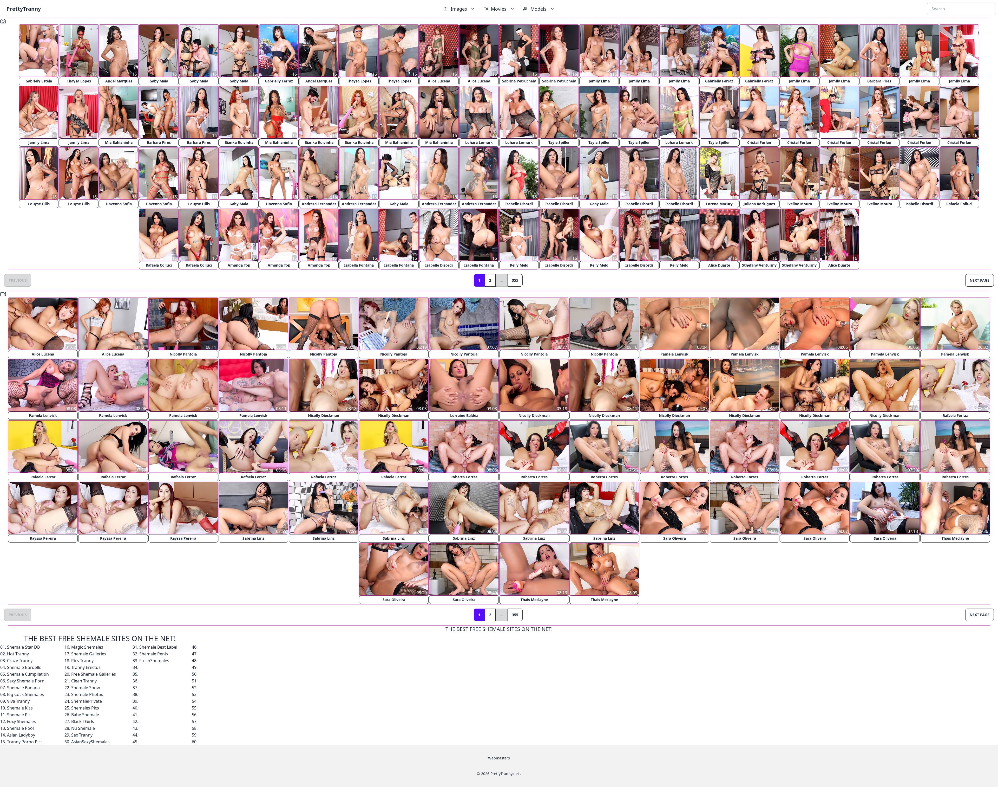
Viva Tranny (18, 701)
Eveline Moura (799, 203)
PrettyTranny (23, 8)
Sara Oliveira (674, 538)
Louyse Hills (39, 203)
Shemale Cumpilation (28, 674)
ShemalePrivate (86, 701)
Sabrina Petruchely (519, 81)
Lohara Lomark (479, 142)
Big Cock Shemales (25, 694)
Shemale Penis (153, 654)
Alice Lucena (439, 81)
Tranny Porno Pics (25, 742)
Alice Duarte (719, 265)
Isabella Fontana (359, 265)
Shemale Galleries (88, 654)
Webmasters (499, 758)
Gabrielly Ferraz (279, 81)
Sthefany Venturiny (759, 265)
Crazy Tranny (19, 660)
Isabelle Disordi (519, 203)
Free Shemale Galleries (93, 674)
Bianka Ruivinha (239, 142)
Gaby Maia (158, 81)
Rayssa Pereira (43, 538)
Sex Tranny (82, 735)
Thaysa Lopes (79, 81)
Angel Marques (118, 81)
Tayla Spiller (559, 142)
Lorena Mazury (719, 203)
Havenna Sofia (119, 203)
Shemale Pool (20, 728)
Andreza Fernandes (319, 203)
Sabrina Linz (253, 538)
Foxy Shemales (21, 721)
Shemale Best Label (158, 647)
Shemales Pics (85, 708)
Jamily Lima (599, 81)
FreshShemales (154, 660)
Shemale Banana (23, 688)
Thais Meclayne (955, 538)
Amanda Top (239, 265)
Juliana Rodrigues (759, 203)
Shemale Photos (87, 694)
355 (515, 280)
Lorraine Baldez (464, 415)
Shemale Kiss (20, 708)
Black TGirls (82, 721)
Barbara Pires (879, 81)
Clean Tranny (84, 681)
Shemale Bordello (24, 667)
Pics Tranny (82, 660)
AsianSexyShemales (90, 742)
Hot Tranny (18, 654)
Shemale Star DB (23, 647)
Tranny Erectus (86, 667)
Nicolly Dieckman (323, 415)
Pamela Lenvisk (674, 354)
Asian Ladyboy (21, 735)
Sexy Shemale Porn (25, 681)
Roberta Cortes (463, 476)
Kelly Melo (519, 265)
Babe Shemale (85, 715)
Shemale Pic (19, 715)
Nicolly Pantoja (183, 354)
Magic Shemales (87, 647)
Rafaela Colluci (959, 203)
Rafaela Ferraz (955, 415)
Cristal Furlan (759, 142)
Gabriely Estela (38, 81)
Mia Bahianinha (119, 142)
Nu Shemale (83, 728)
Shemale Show (85, 688)
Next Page (979, 280)
